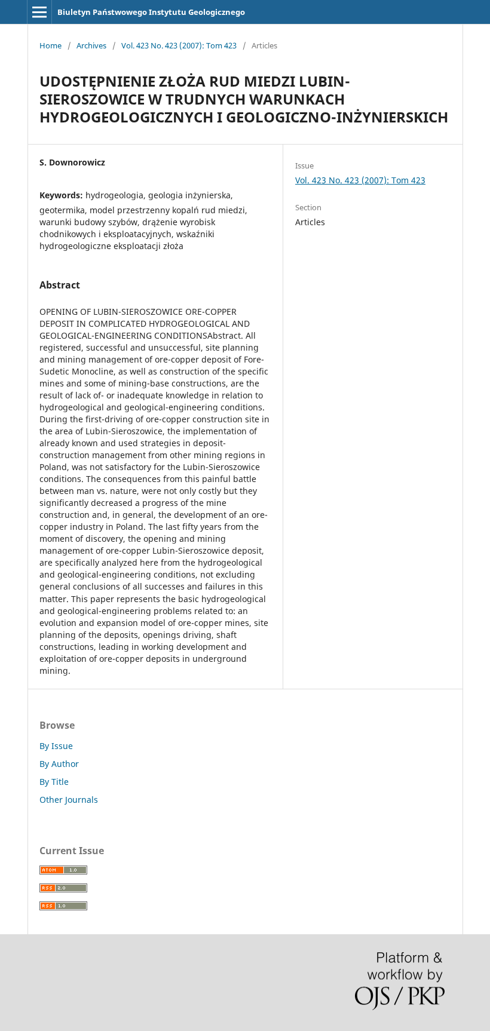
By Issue (56, 745)
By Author (59, 763)
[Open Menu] (39, 12)
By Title (54, 781)
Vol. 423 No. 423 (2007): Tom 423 (179, 45)
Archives (91, 45)
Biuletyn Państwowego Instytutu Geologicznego (151, 12)
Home (50, 45)
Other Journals (68, 799)
